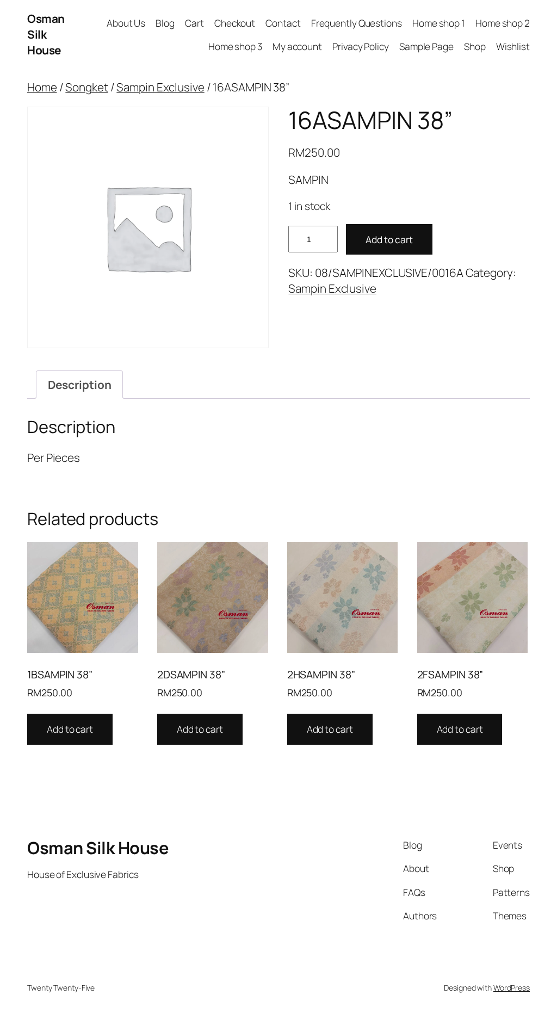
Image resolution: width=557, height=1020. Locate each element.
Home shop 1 (438, 22)
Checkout (234, 22)
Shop (475, 46)
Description (80, 384)
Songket (86, 87)
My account (297, 46)
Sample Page (426, 46)
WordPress (511, 987)
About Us (126, 22)
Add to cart (389, 239)
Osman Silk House (46, 34)
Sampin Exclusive (160, 87)
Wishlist (513, 46)
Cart (194, 22)
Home (42, 87)
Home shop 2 (502, 22)
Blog (165, 22)
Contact (282, 22)
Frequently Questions (356, 22)
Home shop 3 (235, 46)
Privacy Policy (360, 46)
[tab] (79, 384)
